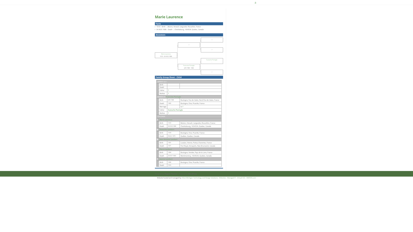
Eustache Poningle (175, 110)
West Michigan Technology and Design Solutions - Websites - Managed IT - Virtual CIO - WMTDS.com (219, 178)
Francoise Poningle (173, 97)
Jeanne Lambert (166, 159)
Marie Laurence (166, 120)
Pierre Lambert (166, 149)
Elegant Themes (170, 174)
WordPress (192, 174)
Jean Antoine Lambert (168, 139)
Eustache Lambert (167, 129)
